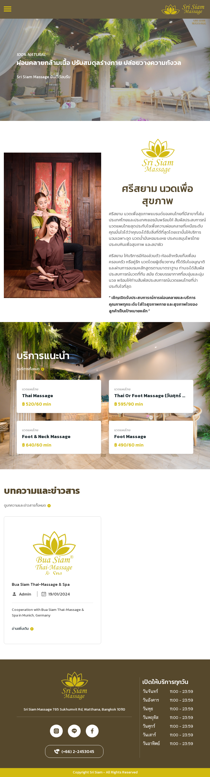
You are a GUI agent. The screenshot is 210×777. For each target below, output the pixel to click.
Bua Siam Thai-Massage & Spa (41, 584)
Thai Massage (37, 395)
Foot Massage (130, 436)
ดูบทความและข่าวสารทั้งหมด (25, 505)
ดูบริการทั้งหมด (28, 369)
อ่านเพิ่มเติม (20, 628)
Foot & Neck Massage (46, 436)
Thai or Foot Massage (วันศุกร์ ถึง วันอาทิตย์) (151, 395)
